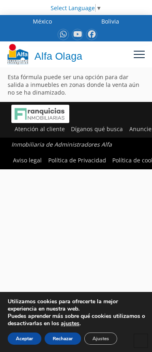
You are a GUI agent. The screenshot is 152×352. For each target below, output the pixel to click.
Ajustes (100, 338)
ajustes (70, 323)
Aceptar (24, 338)
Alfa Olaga (58, 56)
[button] (139, 54)
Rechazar (63, 338)
